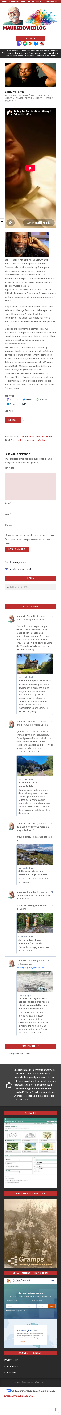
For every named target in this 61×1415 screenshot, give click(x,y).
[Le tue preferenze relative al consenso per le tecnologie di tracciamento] (56, 1410)
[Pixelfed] (25, 43)
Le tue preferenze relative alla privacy (33, 1390)
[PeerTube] (30, 43)
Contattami (10, 1372)
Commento (8, 469)
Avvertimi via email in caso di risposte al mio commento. (32, 535)
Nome (8, 503)
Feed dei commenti (35, 1)
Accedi (5, 1)
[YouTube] (42, 43)
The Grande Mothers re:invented (36, 436)
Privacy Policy (11, 1359)
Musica (8, 98)
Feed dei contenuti (17, 1)
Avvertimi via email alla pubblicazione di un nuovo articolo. (27, 541)
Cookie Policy (11, 1366)
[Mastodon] (19, 43)
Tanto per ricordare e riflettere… (32, 440)
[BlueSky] (36, 43)
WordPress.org (51, 1)
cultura (29, 98)
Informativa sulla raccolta (18, 1395)
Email (8, 514)
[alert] (30, 569)
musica (38, 98)
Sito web (8, 525)
